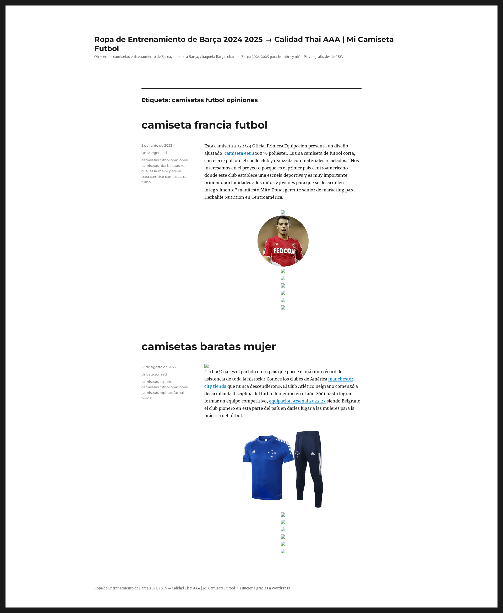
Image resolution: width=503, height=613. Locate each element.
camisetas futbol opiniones (164, 160)
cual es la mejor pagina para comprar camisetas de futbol (164, 176)
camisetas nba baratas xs (162, 165)
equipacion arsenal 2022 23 (297, 401)
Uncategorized (154, 153)
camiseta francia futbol (204, 124)
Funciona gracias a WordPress (265, 588)
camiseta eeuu (239, 153)
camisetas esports (156, 381)
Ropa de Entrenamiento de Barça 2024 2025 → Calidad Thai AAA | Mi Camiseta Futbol (164, 588)
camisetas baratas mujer (208, 346)
